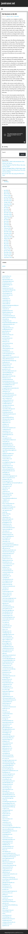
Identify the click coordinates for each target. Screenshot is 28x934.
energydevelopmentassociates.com (10, 388)
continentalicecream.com (8, 563)
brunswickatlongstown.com (8, 617)
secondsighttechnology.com (8, 462)
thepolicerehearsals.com (7, 546)
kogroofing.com (6, 345)
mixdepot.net (5, 820)
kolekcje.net (5, 489)
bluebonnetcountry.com (7, 334)
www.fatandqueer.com (7, 777)
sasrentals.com (5, 460)
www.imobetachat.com (7, 743)
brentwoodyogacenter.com (8, 803)
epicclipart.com (5, 336)
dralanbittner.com (6, 431)
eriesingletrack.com (6, 438)
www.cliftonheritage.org (7, 798)
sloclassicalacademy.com (8, 553)
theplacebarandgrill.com (7, 691)
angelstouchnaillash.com (8, 453)
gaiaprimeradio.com (7, 625)
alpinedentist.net (6, 346)
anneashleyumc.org (6, 779)
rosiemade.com (5, 441)
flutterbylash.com (6, 884)
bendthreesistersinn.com (8, 662)
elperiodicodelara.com (7, 279)
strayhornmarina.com (7, 558)
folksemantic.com (6, 422)
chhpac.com (5, 908)
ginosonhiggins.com (7, 643)
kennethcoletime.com (7, 613)
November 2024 (7, 214)
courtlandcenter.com (7, 684)
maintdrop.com (5, 339)
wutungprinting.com (7, 644)
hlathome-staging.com (7, 467)
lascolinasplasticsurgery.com (8, 796)
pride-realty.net (6, 880)
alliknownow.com (6, 548)
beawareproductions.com (8, 600)
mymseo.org (5, 906)
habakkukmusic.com (7, 750)
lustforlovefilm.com (6, 576)
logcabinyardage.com (7, 739)
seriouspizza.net (6, 712)
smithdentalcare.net (7, 920)
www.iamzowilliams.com (7, 829)
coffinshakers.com (6, 605)
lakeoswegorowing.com (7, 899)
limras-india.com (6, 277)
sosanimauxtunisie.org (7, 343)
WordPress (12, 932)
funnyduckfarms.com (7, 887)
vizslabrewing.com (6, 429)
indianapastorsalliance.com (8, 698)
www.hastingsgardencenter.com (9, 830)
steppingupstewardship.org (8, 806)
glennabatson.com (6, 557)
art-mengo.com (6, 624)
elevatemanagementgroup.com (9, 891)
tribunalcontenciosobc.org (8, 551)
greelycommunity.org (7, 584)
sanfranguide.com (6, 538)
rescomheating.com (6, 915)
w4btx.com (4, 451)
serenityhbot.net (6, 753)
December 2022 (7, 252)
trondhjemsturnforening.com (9, 856)
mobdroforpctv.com (6, 524)
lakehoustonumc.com (7, 748)
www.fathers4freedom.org (8, 762)
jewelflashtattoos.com (7, 329)
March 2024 (7, 226)
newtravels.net (5, 308)
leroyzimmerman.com (7, 893)
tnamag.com (5, 719)
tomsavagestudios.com (7, 481)
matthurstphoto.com (7, 870)
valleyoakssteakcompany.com (9, 700)
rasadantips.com (6, 298)
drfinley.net (5, 894)
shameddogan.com (6, 732)
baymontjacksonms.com (8, 650)
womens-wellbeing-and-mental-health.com (12, 482)
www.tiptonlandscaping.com (8, 805)
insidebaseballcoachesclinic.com (9, 874)
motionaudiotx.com (6, 911)
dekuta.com (5, 817)
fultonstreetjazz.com (7, 364)
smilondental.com (6, 457)
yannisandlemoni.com (7, 433)
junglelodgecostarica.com (8, 634)
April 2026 (6, 192)
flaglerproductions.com (7, 560)
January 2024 (7, 230)
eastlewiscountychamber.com (9, 550)
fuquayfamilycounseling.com (9, 901)
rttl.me (3, 913)
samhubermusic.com (7, 924)
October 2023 (7, 235)
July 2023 (6, 240)
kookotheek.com (6, 350)
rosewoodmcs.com (6, 822)
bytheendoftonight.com (7, 519)
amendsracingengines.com (8, 774)
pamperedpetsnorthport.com (9, 439)
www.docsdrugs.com (6, 787)
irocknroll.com (5, 415)
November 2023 (8, 233)
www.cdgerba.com (6, 851)
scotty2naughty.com (7, 594)
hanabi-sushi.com (6, 813)
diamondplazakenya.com (8, 858)
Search (3, 152)
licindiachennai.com (7, 283)
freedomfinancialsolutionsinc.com (10, 770)
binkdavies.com (5, 567)
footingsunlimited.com (7, 784)
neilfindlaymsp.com (6, 686)
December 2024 (7, 212)
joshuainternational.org (7, 755)
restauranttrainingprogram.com (9, 476)
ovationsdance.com (6, 486)
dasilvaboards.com (6, 555)
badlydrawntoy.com (6, 746)
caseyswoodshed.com (7, 701)
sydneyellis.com (5, 472)
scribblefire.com (6, 500)
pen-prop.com (5, 758)
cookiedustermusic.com (7, 667)
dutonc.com (5, 629)
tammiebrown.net (6, 627)
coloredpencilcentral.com (8, 405)
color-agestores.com (7, 510)
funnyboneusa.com (6, 665)
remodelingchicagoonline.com (9, 801)
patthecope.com (6, 708)
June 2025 (6, 209)
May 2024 (6, 223)
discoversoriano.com (7, 532)
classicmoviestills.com (7, 529)
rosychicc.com (5, 515)
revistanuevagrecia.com (7, 591)
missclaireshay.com (6, 276)
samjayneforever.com (7, 868)
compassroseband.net (7, 713)
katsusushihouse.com (7, 582)
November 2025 (7, 200)
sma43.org (4, 799)
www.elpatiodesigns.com (8, 846)
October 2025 (7, 202)
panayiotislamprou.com (7, 352)
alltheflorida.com (6, 872)
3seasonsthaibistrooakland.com (9, 498)
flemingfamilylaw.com (7, 896)
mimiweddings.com (6, 917)
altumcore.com (5, 715)
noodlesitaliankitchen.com (8, 324)
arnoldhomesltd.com (7, 403)
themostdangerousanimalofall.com (10, 544)
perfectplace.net (6, 496)
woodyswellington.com (7, 843)
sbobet (3, 266)
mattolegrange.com (6, 632)
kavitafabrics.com (6, 670)
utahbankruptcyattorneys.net (9, 414)
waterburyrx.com (6, 693)
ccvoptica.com (5, 808)
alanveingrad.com (6, 641)
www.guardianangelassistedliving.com (11, 855)
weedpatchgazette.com (7, 434)
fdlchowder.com (6, 791)
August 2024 (7, 218)
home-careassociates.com (8, 503)
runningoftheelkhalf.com (8, 765)
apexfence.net (5, 925)
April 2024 (6, 224)
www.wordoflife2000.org (8, 417)
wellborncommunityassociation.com (10, 357)
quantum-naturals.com (7, 863)
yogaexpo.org (5, 501)
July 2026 (6, 190)
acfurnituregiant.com (7, 293)
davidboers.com (6, 741)
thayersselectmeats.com (7, 722)
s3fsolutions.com (6, 391)
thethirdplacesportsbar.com (8, 839)
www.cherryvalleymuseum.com (9, 370)
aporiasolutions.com (7, 724)
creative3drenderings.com (8, 736)
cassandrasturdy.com (7, 526)
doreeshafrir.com (6, 596)
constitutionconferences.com (9, 706)
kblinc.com (4, 436)
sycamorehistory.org (7, 824)
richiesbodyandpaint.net (8, 281)
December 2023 (7, 231)
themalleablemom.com (7, 612)
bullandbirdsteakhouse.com (8, 794)
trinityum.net (5, 836)
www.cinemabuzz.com (7, 818)
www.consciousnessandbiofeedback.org (11, 827)
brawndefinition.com (7, 562)
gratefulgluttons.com (7, 522)
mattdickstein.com (6, 744)
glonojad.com (5, 589)
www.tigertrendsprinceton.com (9, 760)
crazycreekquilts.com (7, 565)
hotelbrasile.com (6, 362)
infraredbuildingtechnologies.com (10, 383)
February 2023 (7, 249)
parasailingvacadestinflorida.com (10, 879)
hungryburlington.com (7, 615)
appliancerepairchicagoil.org (9, 317)
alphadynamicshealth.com (8, 882)
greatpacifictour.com (7, 679)
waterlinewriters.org (6, 731)
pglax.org (4, 653)
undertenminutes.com (7, 295)
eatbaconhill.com (6, 303)
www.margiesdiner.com (7, 789)
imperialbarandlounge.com (8, 408)
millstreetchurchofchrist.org (8, 877)
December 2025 (7, 199)
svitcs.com (4, 710)
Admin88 (16, 16)
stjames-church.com (7, 593)
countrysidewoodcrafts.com (8, 315)
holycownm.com (6, 674)
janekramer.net (8, 3)
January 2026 (7, 197)
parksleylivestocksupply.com (8, 507)
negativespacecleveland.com (9, 655)
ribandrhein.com (6, 488)
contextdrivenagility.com (8, 601)
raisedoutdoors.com (6, 410)
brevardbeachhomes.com (8, 393)
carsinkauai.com (6, 875)
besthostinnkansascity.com (8, 918)
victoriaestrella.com (6, 681)
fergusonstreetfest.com (7, 867)
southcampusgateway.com (8, 353)
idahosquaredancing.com (8, 419)
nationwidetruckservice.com (8, 675)
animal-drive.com (6, 717)
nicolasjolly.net (5, 577)
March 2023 (7, 247)
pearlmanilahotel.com (7, 338)
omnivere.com (5, 296)
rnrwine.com (5, 898)
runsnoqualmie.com (6, 786)
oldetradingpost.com (7, 374)
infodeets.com (5, 286)
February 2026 (7, 195)
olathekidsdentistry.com (7, 445)
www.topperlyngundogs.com (8, 763)
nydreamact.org (6, 326)
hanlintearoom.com (6, 886)
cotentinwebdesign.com (7, 372)
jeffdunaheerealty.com (7, 767)
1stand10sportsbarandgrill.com (9, 450)
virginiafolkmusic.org (7, 484)
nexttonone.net (6, 751)
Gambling (6, 146)
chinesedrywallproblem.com (8, 660)
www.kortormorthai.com (7, 775)
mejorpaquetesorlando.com (8, 448)
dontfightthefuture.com (7, 402)
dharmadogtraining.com (8, 910)
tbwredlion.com (5, 860)
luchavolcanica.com (6, 672)
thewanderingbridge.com (8, 610)
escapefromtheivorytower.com (9, 395)
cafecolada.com (6, 531)
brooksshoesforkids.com (7, 720)
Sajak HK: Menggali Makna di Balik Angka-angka (13, 168)
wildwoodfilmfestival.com (8, 358)
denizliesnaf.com (6, 705)
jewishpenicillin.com (7, 479)
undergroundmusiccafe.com (8, 922)
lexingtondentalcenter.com (8, 470)
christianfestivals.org (7, 636)
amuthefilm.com (6, 574)
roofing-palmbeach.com (7, 400)
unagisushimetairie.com (7, 327)
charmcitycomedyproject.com (9, 598)
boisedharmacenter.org (7, 508)
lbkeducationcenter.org (7, 493)
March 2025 (7, 211)
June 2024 (6, 221)
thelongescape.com (6, 631)
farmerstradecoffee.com (7, 737)
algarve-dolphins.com (7, 639)
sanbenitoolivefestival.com (8, 527)
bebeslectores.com (6, 377)
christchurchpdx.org (6, 569)
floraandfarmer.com (7, 389)
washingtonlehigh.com (7, 810)
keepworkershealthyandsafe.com (9, 322)
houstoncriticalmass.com (8, 543)
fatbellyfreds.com (6, 844)
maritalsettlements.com (7, 646)
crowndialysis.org (6, 474)
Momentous (20, 932)
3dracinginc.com (6, 541)
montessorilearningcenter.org (9, 865)
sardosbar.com (5, 424)
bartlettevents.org (6, 365)
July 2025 (6, 207)
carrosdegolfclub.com (7, 386)
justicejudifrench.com (7, 608)
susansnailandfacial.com (8, 756)
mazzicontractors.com (7, 837)
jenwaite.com (5, 889)
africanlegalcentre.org (7, 581)
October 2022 (7, 255)
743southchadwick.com (7, 396)
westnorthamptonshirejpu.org (9, 360)
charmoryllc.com (6, 539)
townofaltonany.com (7, 651)
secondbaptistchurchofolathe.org (9, 905)
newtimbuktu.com (6, 300)
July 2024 (6, 219)
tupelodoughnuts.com (7, 443)
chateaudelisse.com (6, 355)
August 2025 (7, 205)
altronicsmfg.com (6, 302)
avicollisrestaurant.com (7, 687)
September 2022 (8, 257)
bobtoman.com (5, 341)
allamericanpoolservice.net (8, 477)
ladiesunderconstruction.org (8, 376)
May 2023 (6, 243)
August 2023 (7, 238)
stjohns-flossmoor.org (7, 663)
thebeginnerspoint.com (7, 534)
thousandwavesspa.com (7, 682)
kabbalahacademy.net (7, 455)
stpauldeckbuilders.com (7, 782)
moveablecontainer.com (8, 367)
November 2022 (7, 254)
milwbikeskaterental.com (8, 648)
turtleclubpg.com (6, 677)
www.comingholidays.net (8, 536)
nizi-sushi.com (5, 622)
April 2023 (6, 245)
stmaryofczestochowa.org (8, 607)
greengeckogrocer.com (7, 465)
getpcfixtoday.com (6, 331)
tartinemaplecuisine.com (8, 619)
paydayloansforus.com (7, 310)
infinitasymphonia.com (7, 579)
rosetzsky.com (5, 588)
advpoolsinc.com (6, 694)
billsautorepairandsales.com (8, 862)
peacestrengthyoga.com (7, 768)
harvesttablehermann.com (8, 384)
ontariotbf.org (5, 319)
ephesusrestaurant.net (7, 841)
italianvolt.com (5, 426)
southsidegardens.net (7, 834)
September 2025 (8, 204)
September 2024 (8, 216)
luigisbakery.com (6, 812)
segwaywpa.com (6, 725)
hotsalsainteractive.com (7, 288)
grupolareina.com (6, 369)
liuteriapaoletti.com (6, 656)
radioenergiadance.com (7, 348)
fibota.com (4, 849)
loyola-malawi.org (6, 513)
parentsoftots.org (6, 734)
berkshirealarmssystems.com (9, 427)
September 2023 (8, 236)
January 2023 (7, 250)
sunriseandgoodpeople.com (8, 658)
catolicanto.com (6, 491)
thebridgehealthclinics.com (8, 729)
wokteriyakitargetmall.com (8, 469)
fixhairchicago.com (6, 703)
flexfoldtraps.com (6, 772)
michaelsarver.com (6, 464)
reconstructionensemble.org (8, 669)
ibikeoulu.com (5, 603)
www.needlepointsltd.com (8, 793)
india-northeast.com (7, 398)
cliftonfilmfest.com (6, 407)
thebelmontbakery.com (7, 312)
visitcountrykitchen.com (7, 638)
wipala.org (4, 512)
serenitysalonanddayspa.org (8, 290)
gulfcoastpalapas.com (7, 727)
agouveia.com (5, 903)
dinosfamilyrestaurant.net (8, 381)
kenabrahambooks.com (7, 570)
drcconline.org (5, 689)
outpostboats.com (6, 517)
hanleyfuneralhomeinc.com (8, 446)
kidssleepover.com (6, 307)
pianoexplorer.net (6, 832)
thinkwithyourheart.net (7, 412)
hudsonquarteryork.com (7, 848)
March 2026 (7, 193)
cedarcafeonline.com (7, 291)
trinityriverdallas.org (6, 495)
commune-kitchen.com (7, 572)
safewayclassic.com (6, 314)
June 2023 (6, 242)
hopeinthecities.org (6, 520)
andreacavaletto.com (7, 505)
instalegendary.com (6, 321)
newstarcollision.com (7, 458)
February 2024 (7, 228)
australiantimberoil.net (7, 379)
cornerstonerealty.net (7, 825)
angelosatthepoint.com (7, 696)
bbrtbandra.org (5, 333)
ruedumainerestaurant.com (8, 586)
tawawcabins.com (6, 420)
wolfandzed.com (6, 815)
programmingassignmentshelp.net (10, 305)
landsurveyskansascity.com (8, 781)
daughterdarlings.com (7, 284)
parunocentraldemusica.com (9, 853)
